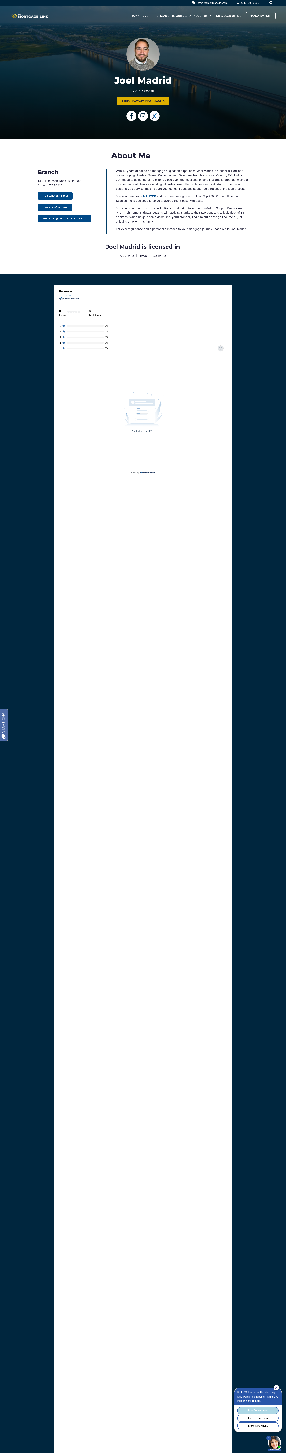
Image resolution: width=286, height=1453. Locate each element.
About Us (201, 15)
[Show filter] (221, 348)
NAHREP (149, 196)
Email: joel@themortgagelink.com (64, 218)
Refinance (162, 15)
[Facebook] (131, 116)
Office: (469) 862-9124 (55, 207)
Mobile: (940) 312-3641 (55, 196)
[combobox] (271, 2)
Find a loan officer (228, 15)
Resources (179, 15)
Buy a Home (139, 15)
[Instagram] (143, 116)
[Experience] (155, 116)
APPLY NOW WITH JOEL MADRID (143, 101)
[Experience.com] (147, 473)
